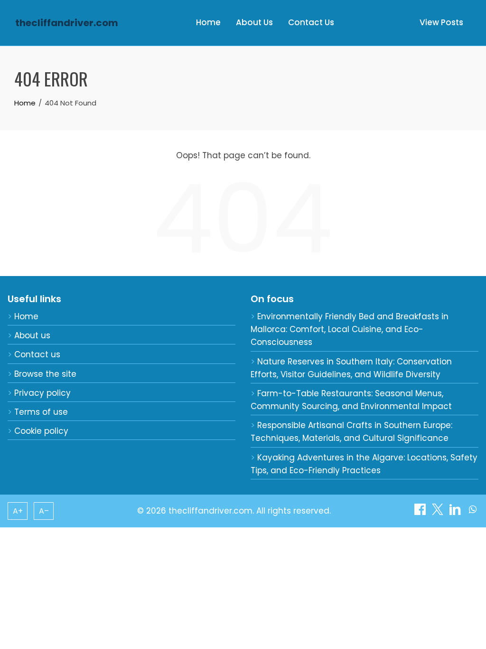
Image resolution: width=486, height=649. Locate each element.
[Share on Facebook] (421, 512)
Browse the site (45, 374)
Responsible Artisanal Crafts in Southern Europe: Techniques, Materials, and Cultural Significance (351, 432)
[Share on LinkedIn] (456, 512)
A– (44, 511)
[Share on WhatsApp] (472, 512)
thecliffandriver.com (66, 22)
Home (208, 22)
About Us (254, 22)
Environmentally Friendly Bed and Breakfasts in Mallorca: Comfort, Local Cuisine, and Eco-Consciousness (350, 329)
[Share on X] (439, 512)
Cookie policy (41, 431)
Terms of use (41, 412)
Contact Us (311, 22)
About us (32, 335)
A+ (18, 511)
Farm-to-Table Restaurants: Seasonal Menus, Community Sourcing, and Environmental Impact (351, 400)
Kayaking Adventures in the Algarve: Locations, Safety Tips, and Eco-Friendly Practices (364, 464)
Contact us (37, 354)
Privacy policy (42, 393)
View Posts (441, 22)
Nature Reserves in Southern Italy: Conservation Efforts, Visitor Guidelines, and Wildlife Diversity (351, 368)
